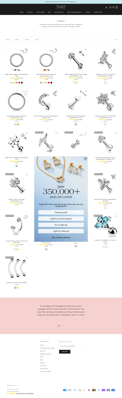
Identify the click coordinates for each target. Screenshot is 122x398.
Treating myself (61, 212)
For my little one (61, 225)
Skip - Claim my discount (61, 237)
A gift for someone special (61, 218)
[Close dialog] (85, 158)
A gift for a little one (61, 231)
